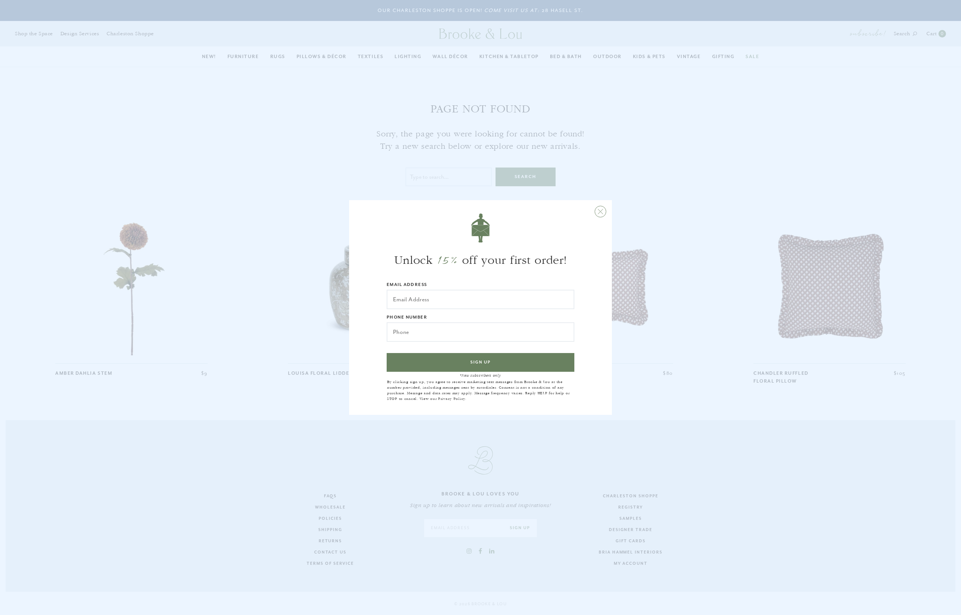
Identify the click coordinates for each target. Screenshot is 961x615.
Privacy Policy (451, 399)
